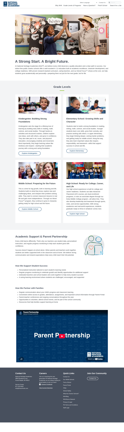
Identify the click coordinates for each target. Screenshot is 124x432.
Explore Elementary (77, 151)
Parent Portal (67, 385)
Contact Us (102, 2)
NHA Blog (66, 396)
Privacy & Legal (67, 402)
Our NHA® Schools (68, 379)
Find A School (102, 5)
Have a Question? (89, 5)
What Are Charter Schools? (71, 393)
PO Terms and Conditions (70, 405)
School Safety (67, 391)
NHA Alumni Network (69, 399)
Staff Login (66, 407)
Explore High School (77, 214)
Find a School (67, 382)
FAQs (64, 388)
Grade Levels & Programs (72, 5)
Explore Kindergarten (29, 153)
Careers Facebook (46, 384)
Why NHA (58, 5)
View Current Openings (46, 388)
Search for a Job (115, 5)
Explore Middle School (30, 209)
